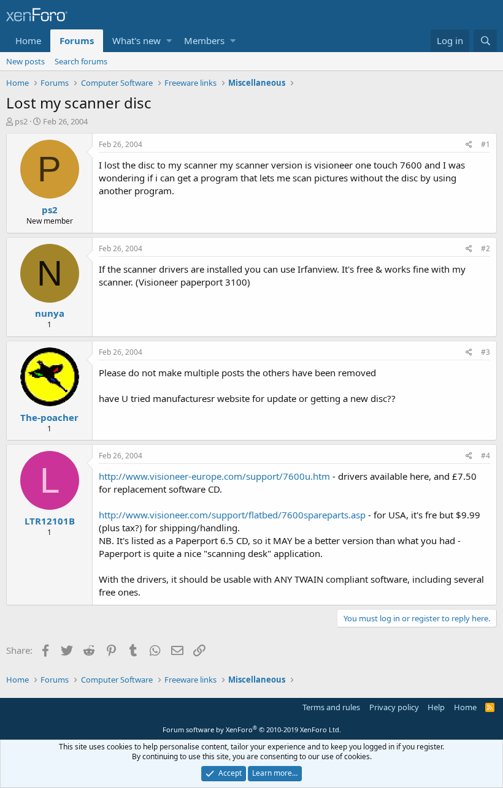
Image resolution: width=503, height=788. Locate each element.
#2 (485, 248)
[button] (169, 40)
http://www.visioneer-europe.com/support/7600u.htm (214, 476)
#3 (485, 352)
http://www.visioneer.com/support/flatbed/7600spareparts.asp (232, 515)
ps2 (21, 121)
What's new (136, 40)
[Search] (485, 40)
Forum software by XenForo (252, 729)
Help (436, 707)
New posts (25, 61)
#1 (485, 144)
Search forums (81, 61)
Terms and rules (331, 707)
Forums (77, 40)
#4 (485, 455)
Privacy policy (394, 707)
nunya (49, 313)
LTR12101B (50, 521)
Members (204, 40)
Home (28, 40)
